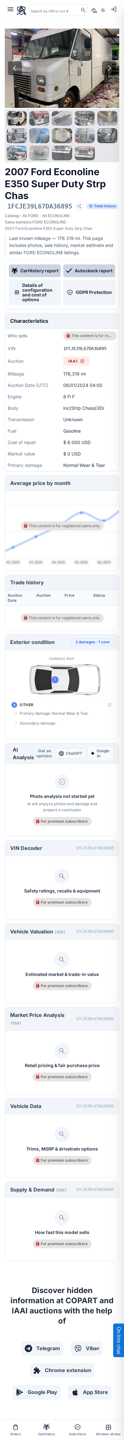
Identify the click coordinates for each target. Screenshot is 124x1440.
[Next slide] (109, 68)
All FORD (30, 215)
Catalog (12, 215)
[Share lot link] (79, 206)
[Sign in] (113, 9)
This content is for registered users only (92, 335)
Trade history (102, 206)
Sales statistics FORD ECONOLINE (35, 222)
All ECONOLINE (56, 215)
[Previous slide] (15, 68)
